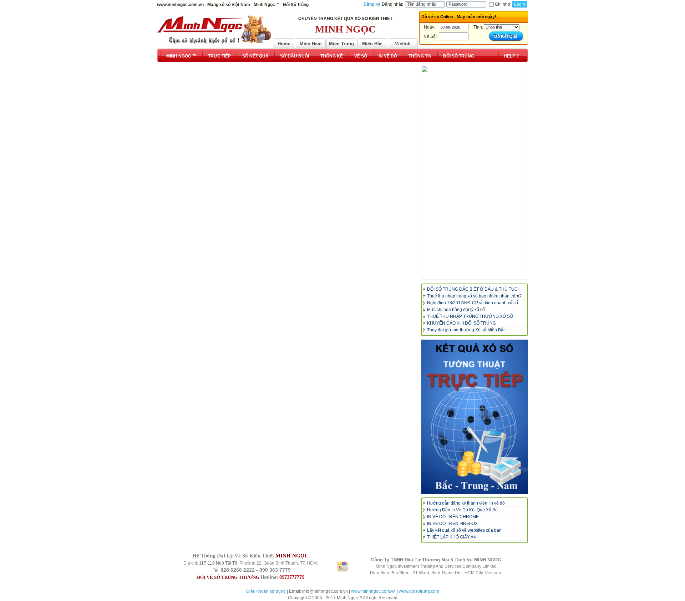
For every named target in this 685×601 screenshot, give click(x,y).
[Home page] (214, 29)
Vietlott (403, 43)
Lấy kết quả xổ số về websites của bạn (464, 530)
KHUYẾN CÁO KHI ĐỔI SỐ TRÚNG (461, 323)
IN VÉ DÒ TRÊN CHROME (453, 516)
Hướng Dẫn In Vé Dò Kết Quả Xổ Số (462, 509)
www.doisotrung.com (419, 591)
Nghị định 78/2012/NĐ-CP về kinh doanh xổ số (472, 302)
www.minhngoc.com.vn (373, 591)
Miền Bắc (372, 43)
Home (284, 43)
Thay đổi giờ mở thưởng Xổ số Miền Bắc (466, 329)
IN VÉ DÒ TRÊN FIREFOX (452, 523)
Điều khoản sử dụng (266, 591)
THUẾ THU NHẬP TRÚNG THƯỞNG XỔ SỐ (470, 316)
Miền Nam (311, 43)
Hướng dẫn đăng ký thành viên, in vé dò (466, 503)
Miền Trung (341, 43)
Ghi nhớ (503, 4)
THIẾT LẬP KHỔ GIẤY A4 (451, 537)
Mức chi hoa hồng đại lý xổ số (456, 309)
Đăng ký (372, 4)
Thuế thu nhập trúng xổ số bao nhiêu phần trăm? (474, 296)
